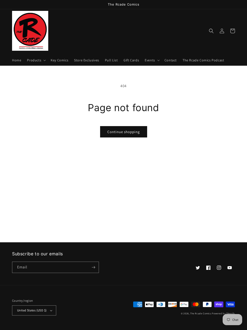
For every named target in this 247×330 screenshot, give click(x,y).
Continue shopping (123, 131)
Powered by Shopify (223, 313)
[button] (36, 60)
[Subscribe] (93, 267)
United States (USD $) (32, 310)
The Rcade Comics (200, 313)
